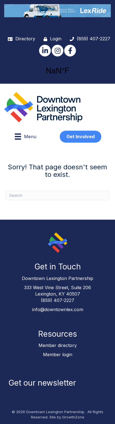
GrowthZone (73, 417)
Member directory (58, 345)
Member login (57, 354)
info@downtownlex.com (57, 309)
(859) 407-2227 (57, 300)
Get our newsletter (42, 383)
